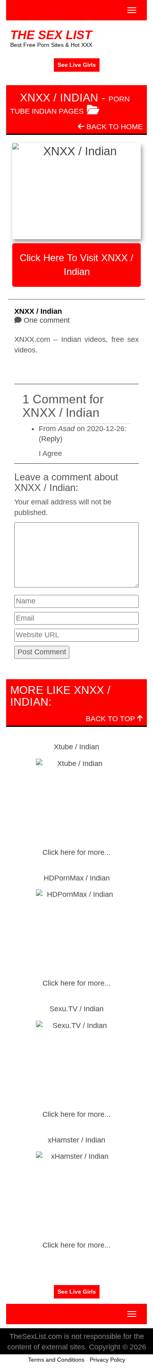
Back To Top (111, 719)
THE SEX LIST (51, 35)
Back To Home (113, 127)
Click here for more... (76, 852)
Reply (50, 439)
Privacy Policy (107, 1359)
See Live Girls (77, 65)
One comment (47, 320)
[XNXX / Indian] (76, 191)
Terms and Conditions (56, 1359)
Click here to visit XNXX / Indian (76, 264)
